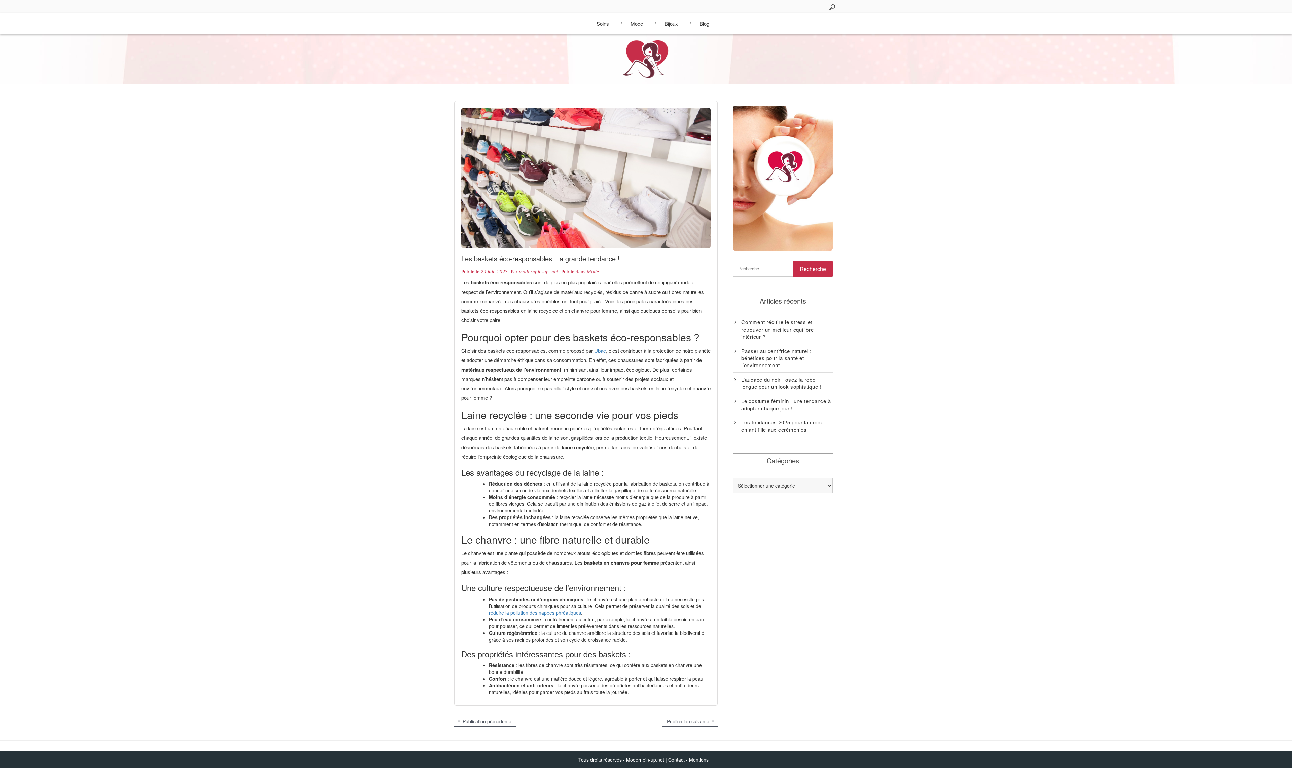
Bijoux (671, 23)
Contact (676, 759)
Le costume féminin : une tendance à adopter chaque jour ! (786, 404)
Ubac (600, 350)
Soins (603, 23)
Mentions (699, 759)
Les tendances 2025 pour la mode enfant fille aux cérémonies (782, 426)
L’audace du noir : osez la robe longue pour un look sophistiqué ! (781, 383)
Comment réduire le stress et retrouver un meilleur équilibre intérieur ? (777, 329)
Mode (637, 23)
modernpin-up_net (538, 271)
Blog (704, 23)
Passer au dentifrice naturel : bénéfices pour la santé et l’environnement (776, 358)
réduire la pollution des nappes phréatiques (535, 612)
